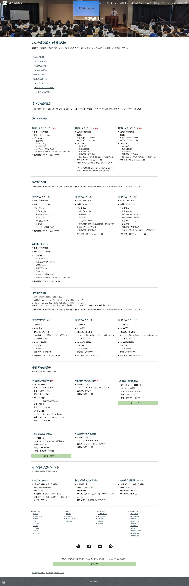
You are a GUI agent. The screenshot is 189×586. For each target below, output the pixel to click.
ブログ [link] (148, 3)
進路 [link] (155, 3)
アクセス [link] (165, 3)
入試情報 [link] (122, 3)
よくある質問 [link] (177, 3)
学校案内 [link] (110, 3)
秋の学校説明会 (40, 65)
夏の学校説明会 (40, 61)
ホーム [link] (101, 3)
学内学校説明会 (38, 57)
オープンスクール (41, 83)
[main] (94, 18)
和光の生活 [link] (135, 3)
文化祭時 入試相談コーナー (45, 92)
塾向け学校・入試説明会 (44, 87)
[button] (186, 3)
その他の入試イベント (41, 79)
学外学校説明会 (38, 74)
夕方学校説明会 (40, 70)
